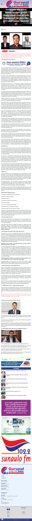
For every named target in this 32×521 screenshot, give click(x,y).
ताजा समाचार (16, 368)
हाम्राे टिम (3, 477)
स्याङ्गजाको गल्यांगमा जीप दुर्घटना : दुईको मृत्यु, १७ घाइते (13, 391)
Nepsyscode (27, 519)
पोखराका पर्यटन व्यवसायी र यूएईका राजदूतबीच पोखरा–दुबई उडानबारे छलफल (16, 370)
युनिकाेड (3, 475)
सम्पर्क (3, 476)
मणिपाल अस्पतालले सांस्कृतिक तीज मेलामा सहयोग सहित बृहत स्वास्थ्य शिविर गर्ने (16, 395)
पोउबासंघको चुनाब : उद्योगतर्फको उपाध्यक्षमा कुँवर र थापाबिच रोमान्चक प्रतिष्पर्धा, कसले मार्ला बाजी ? (17, 375)
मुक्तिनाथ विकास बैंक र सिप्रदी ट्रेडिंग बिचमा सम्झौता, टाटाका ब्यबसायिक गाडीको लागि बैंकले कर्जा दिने (17, 388)
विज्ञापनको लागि (4, 478)
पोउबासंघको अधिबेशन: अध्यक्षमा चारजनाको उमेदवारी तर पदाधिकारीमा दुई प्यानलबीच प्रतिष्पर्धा (17, 384)
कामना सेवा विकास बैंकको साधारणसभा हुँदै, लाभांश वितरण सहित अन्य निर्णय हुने (16, 379)
